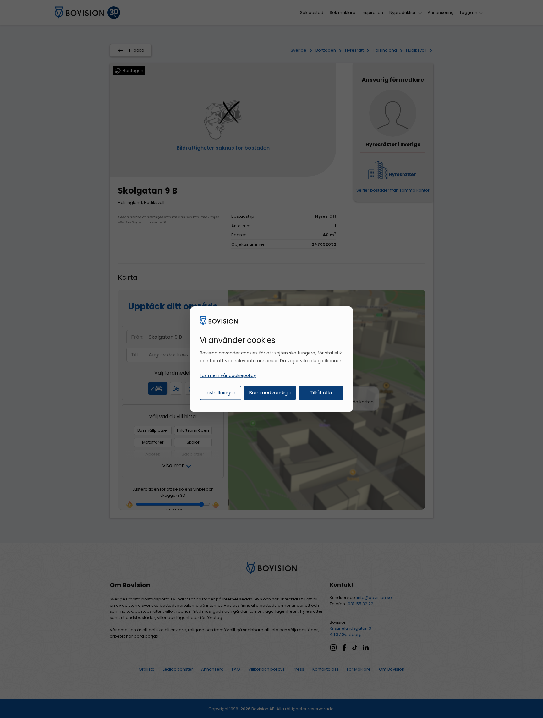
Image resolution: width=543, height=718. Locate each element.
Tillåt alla (321, 392)
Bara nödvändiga (270, 392)
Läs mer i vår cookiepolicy (228, 375)
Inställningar (220, 392)
